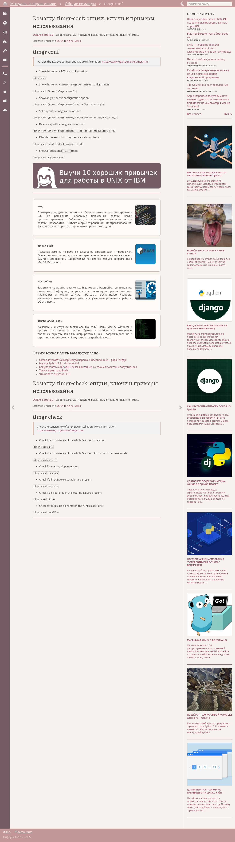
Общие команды (80, 3)
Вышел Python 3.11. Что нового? (59, 363)
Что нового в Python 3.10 (54, 374)
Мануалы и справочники (33, 3)
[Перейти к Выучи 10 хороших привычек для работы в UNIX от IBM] (97, 176)
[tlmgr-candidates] (13, 418)
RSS (229, 114)
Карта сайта (24, 832)
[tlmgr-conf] (180, 418)
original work (73, 41)
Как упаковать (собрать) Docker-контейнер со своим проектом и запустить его (88, 367)
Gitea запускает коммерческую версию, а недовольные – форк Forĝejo (83, 360)
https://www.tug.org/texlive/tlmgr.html (125, 61)
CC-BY (60, 41)
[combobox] (209, 3)
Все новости (194, 114)
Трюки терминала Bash (53, 370)
